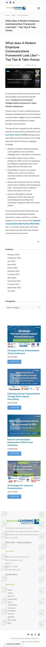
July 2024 (11, 261)
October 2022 (13, 284)
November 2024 (14, 258)
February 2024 (13, 271)
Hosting (11, 614)
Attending (11, 611)
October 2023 (13, 274)
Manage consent (13, 644)
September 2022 (14, 287)
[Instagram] (10, 2)
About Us (11, 596)
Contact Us (12, 608)
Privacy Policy (10, 542)
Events (10, 593)
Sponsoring (12, 620)
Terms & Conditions (33, 642)
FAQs (10, 602)
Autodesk (9, 135)
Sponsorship (12, 599)
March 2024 (12, 268)
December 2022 (14, 281)
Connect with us (11, 574)
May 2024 (11, 264)
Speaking (11, 617)
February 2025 (13, 254)
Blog (9, 623)
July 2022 (11, 291)
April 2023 (11, 277)
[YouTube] (14, 2)
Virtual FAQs (12, 605)
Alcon (17, 135)
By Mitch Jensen (31, 65)
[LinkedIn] (7, 2)
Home (10, 590)
